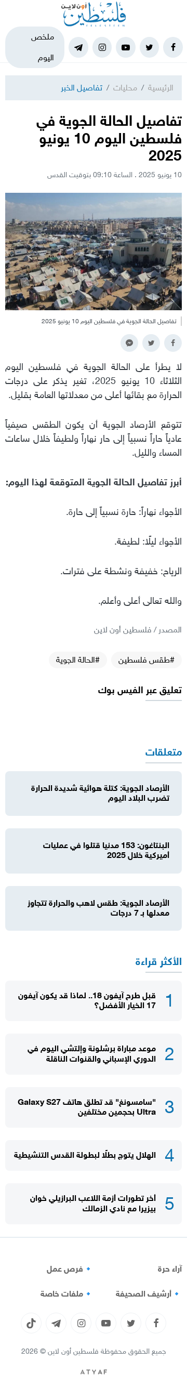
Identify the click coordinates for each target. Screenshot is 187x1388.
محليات (125, 87)
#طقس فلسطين (146, 659)
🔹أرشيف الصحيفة (149, 1294)
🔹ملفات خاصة (67, 1294)
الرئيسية (160, 87)
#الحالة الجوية (78, 659)
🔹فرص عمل (70, 1269)
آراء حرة (170, 1269)
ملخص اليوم (42, 47)
